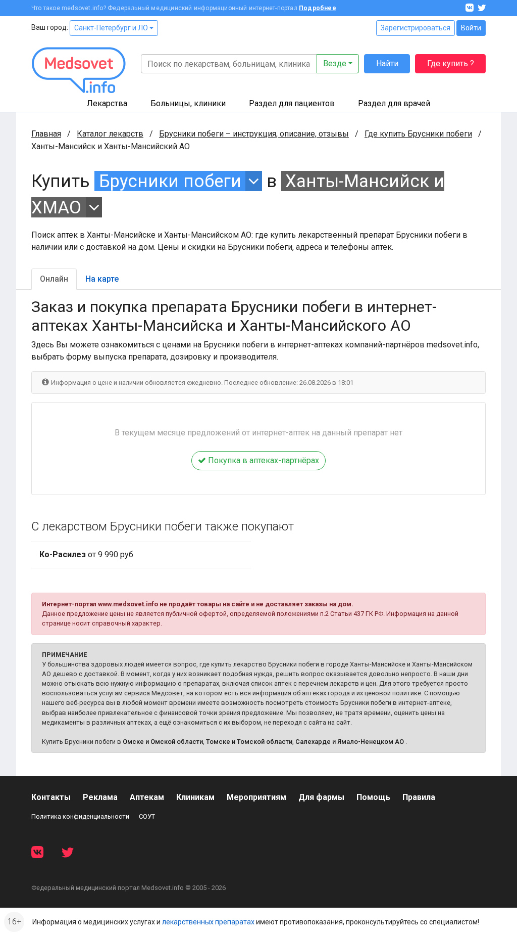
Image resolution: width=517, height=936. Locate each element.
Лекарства (107, 103)
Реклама (100, 797)
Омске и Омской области (163, 741)
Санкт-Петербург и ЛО (111, 28)
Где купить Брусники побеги (418, 134)
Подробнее (317, 8)
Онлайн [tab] (54, 279)
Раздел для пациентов (292, 103)
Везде (334, 63)
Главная (46, 134)
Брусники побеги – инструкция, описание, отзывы (254, 134)
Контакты (51, 797)
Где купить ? (450, 63)
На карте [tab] (102, 279)
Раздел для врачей (394, 103)
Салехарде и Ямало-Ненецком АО (349, 741)
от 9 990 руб (86, 554)
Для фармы (321, 797)
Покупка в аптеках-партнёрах (262, 460)
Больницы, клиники (188, 103)
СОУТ (147, 816)
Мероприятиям (256, 797)
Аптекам (147, 797)
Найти (387, 63)
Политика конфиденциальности (80, 816)
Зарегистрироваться (415, 28)
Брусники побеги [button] (170, 181)
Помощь (373, 797)
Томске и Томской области (249, 741)
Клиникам (195, 797)
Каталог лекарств (110, 134)
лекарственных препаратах (208, 922)
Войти (471, 28)
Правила (418, 797)
